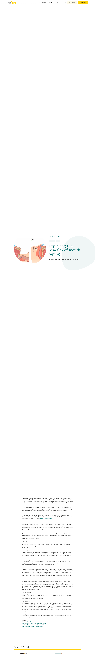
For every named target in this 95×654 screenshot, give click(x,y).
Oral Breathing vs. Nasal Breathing (46, 518)
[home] (12, 3)
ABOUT (38, 2)
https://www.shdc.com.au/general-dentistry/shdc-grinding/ (33, 624)
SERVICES (44, 2)
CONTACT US (72, 2)
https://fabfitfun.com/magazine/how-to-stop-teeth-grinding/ (34, 623)
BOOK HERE (83, 2)
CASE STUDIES (52, 2)
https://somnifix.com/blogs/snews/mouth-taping (31, 621)
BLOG (58, 2)
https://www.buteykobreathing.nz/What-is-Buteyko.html (33, 626)
